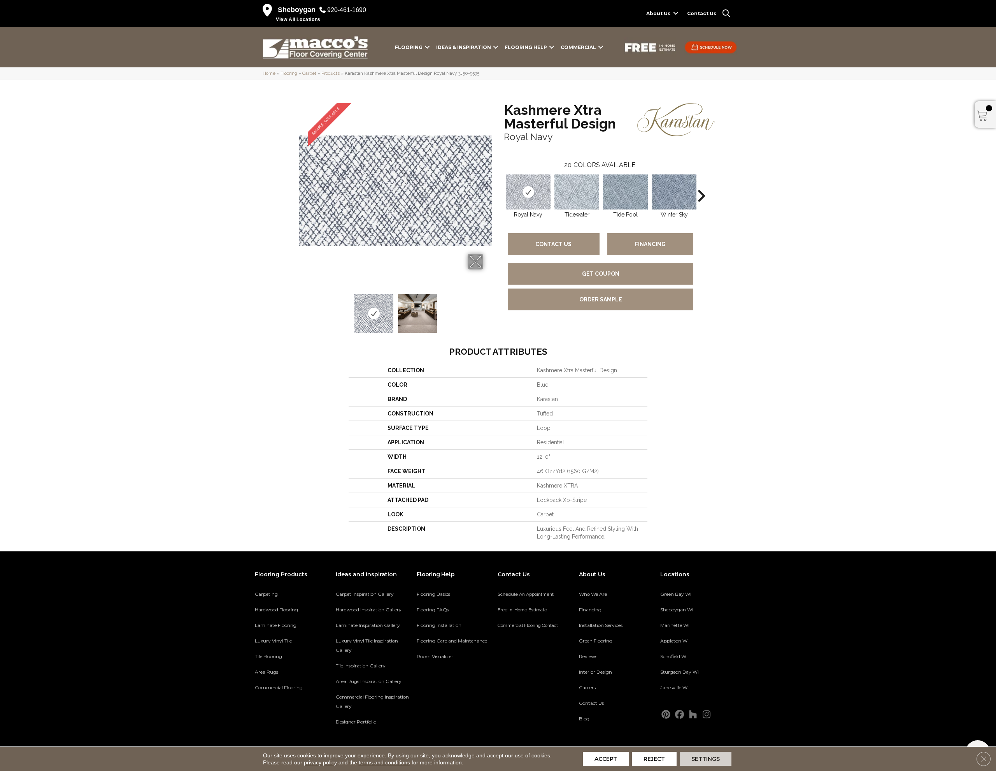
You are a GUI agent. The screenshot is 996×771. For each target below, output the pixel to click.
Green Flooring (595, 641)
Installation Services (600, 625)
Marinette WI (674, 625)
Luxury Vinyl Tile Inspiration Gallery (367, 645)
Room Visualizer (435, 656)
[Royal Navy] (528, 192)
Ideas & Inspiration (463, 47)
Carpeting (266, 594)
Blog (584, 719)
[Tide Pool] (625, 192)
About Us (658, 13)
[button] (675, 13)
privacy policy (320, 762)
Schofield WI (673, 656)
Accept (605, 758)
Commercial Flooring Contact (528, 625)
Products (330, 73)
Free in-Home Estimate (522, 610)
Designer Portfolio (356, 722)
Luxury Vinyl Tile (273, 641)
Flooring (409, 47)
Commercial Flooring (279, 687)
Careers (587, 687)
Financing (650, 244)
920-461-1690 (346, 10)
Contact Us (701, 13)
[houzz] (693, 715)
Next (488, 309)
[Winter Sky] (674, 192)
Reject (654, 758)
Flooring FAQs (433, 610)
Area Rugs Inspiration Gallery (369, 681)
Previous (303, 309)
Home (269, 73)
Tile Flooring (268, 656)
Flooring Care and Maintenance (452, 641)
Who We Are (593, 594)
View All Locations (298, 19)
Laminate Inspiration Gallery (368, 625)
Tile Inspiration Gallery (361, 666)
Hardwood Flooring (276, 610)
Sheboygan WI (676, 610)
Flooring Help (526, 47)
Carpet (309, 73)
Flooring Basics (433, 594)
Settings (705, 758)
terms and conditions (384, 762)
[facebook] (679, 715)
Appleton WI (674, 641)
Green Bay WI (675, 594)
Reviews (588, 656)
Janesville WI (674, 687)
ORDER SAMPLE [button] (600, 299)
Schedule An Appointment (526, 594)
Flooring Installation (439, 625)
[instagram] (706, 715)
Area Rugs (266, 672)
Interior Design (595, 672)
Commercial (578, 47)
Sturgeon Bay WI (679, 672)
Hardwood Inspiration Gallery (369, 610)
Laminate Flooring (275, 625)
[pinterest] (666, 715)
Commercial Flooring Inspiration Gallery (372, 701)
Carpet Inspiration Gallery (365, 594)
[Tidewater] (576, 192)
